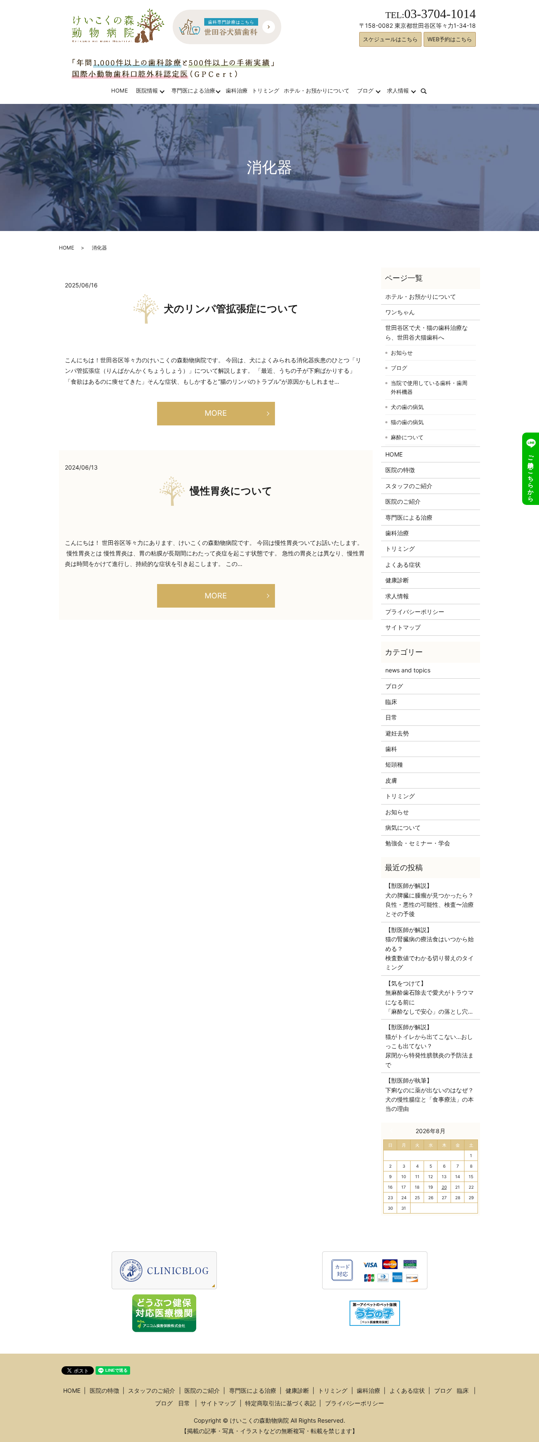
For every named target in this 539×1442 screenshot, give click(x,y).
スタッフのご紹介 (408, 485)
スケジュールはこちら (390, 39)
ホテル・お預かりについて (317, 90)
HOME (119, 90)
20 (444, 1187)
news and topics (407, 670)
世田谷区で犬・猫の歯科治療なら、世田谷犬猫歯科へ (426, 332)
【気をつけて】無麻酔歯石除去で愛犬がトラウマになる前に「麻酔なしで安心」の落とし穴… (429, 997)
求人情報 (398, 90)
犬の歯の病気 (407, 407)
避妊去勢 (397, 733)
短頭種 (394, 764)
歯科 (391, 748)
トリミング (265, 90)
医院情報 (147, 90)
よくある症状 (403, 564)
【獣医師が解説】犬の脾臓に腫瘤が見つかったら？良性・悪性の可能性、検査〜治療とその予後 (429, 899)
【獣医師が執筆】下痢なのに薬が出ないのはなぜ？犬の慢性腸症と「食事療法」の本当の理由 (429, 1094)
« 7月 (393, 1130)
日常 (391, 717)
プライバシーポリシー (414, 611)
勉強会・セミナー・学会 (417, 843)
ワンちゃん (400, 312)
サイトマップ (403, 627)
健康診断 (397, 580)
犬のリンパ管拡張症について (231, 308)
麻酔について (407, 437)
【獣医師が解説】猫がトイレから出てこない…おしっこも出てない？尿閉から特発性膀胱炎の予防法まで (429, 1045)
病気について (403, 827)
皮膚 (391, 780)
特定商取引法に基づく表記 (280, 1403)
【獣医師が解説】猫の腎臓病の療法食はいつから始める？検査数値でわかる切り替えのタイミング (429, 948)
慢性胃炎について (231, 491)
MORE (216, 413)
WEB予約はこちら (449, 39)
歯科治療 (237, 90)
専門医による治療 (193, 90)
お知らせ (402, 352)
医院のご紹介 (403, 501)
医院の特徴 (400, 469)
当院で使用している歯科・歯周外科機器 (429, 388)
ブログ (365, 90)
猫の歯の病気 (407, 422)
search (429, 90)
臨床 (391, 701)
